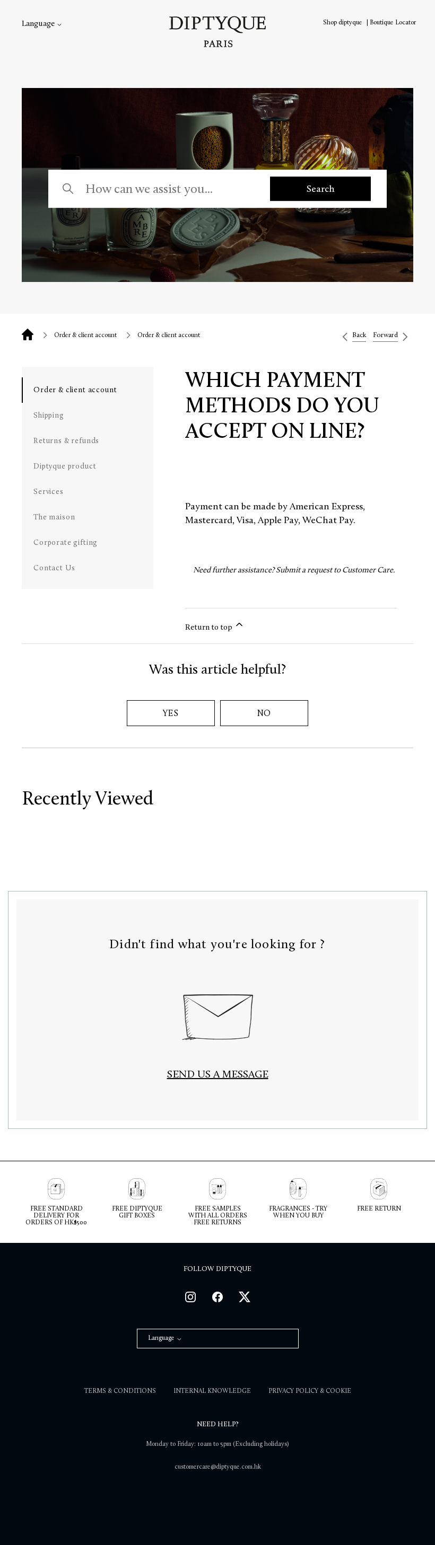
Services (48, 491)
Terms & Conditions (120, 1390)
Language (39, 23)
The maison (54, 517)
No (264, 713)
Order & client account (85, 335)
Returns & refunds (66, 440)
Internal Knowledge (212, 1390)
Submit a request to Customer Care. (335, 570)
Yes (170, 713)
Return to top (209, 627)
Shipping (48, 415)
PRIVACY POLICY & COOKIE (309, 1390)
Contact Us (54, 567)
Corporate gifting (65, 542)
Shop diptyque (343, 22)
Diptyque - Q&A (27, 334)
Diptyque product (64, 466)
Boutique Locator (393, 22)
